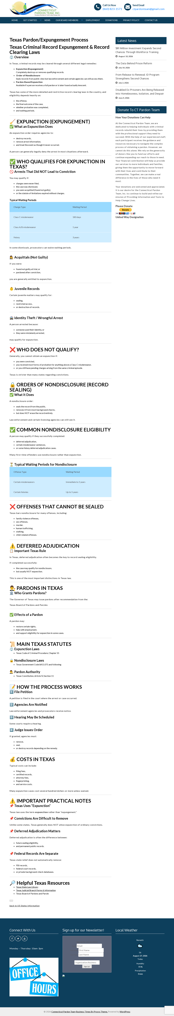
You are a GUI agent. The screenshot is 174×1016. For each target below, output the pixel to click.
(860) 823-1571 (112, 8)
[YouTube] (24, 938)
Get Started (30, 20)
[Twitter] (18, 938)
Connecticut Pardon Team (63, 1011)
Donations (111, 20)
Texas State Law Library (27, 887)
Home (15, 20)
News (47, 20)
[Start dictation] (11, 901)
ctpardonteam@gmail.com (148, 8)
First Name (74, 950)
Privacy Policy (131, 20)
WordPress (125, 1011)
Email (74, 946)
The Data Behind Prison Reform (134, 63)
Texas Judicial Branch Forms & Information (36, 890)
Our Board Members (67, 20)
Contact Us (151, 20)
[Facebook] (12, 938)
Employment (93, 20)
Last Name (74, 955)
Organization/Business (87, 958)
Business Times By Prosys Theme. (92, 1011)
